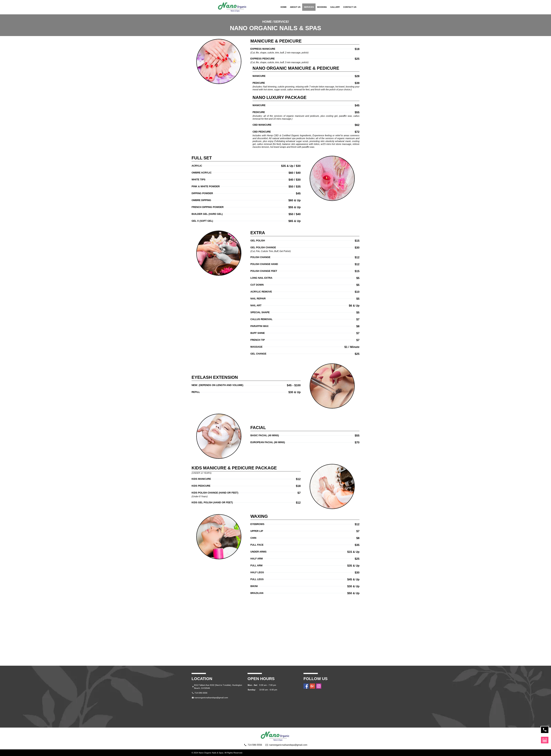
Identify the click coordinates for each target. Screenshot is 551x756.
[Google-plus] (312, 686)
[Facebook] (306, 686)
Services (309, 7)
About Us (295, 7)
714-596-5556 (200, 693)
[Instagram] (318, 686)
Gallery (335, 7)
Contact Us (349, 7)
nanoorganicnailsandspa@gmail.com (211, 697)
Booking (322, 7)
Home (284, 7)
